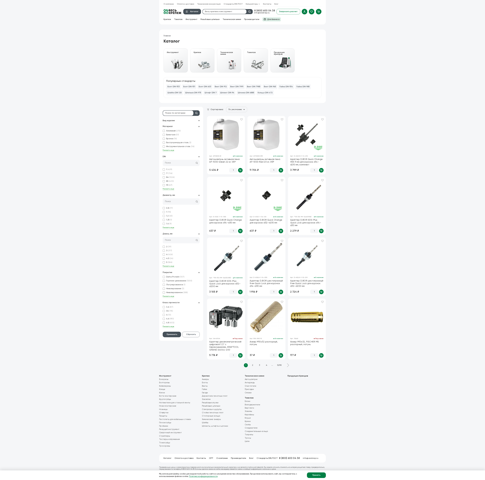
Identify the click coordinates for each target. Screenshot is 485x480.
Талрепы (249, 435)
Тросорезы (164, 446)
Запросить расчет (288, 12)
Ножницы (163, 409)
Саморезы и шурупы (212, 409)
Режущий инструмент (169, 429)
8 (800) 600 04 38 (264, 10)
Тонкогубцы (164, 443)
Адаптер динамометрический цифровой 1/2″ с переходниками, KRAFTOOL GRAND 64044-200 (225, 346)
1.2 (169, 216)
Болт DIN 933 (173, 87)
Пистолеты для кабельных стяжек (175, 419)
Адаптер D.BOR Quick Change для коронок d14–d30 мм (225, 221)
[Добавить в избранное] (241, 119)
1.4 (169, 224)
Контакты (267, 4)
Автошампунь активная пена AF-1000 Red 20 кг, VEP (265, 160)
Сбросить (191, 334)
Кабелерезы (165, 386)
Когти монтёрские (167, 396)
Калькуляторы (252, 4)
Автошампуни (251, 379)
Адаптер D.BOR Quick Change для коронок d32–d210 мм (266, 221)
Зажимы (248, 411)
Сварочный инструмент (170, 433)
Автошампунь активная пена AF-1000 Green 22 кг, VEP (224, 160)
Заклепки (206, 399)
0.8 (169, 208)
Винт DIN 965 (270, 87)
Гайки (204, 389)
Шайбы (205, 423)
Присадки (249, 389)
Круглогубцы (165, 399)
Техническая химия (232, 19)
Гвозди (205, 393)
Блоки (247, 401)
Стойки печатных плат (213, 413)
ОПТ (211, 458)
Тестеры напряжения (169, 439)
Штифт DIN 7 (211, 93)
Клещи (162, 389)
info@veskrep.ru (262, 13)
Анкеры (205, 379)
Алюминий (173, 131)
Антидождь (250, 383)
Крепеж (167, 19)
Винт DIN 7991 (236, 87)
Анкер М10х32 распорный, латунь (264, 343)
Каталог (167, 458)
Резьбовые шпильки (210, 19)
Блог (276, 4)
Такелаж (178, 19)
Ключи (162, 393)
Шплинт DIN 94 (227, 93)
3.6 (169, 307)
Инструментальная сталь (180, 146)
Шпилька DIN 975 (193, 93)
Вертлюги (249, 408)
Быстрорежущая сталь (178, 143)
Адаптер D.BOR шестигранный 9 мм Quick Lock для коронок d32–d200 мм (306, 283)
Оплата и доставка (185, 4)
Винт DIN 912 (221, 87)
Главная (167, 36)
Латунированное (175, 285)
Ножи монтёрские (167, 406)
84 (170, 177)
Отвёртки (163, 413)
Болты (205, 383)
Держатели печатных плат (215, 396)
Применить (172, 334)
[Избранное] (311, 11)
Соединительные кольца (256, 431)
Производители (251, 19)
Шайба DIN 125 (174, 93)
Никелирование (175, 289)
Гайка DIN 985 (303, 87)
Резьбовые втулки (210, 403)
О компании (169, 4)
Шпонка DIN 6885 (246, 93)
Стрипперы (164, 436)
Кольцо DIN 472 (265, 93)
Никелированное (177, 292)
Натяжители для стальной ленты (174, 403)
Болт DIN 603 (205, 87)
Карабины (249, 415)
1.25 (169, 220)
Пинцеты (163, 416)
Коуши (248, 418)
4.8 (170, 323)
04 (169, 311)
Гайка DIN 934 (286, 87)
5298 (279, 365)
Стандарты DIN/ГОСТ (233, 4)
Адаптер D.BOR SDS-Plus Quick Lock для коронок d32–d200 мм (225, 284)
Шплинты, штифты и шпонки (215, 426)
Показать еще (168, 150)
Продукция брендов (297, 376)
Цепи (247, 441)
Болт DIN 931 (189, 87)
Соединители (251, 428)
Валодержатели (252, 405)
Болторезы (164, 383)
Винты (205, 386)
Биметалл (172, 135)
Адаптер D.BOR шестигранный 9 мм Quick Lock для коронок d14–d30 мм (266, 283)
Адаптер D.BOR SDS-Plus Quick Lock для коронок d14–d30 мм (305, 223)
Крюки (248, 421)
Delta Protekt (175, 277)
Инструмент (191, 19)
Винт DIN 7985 (253, 87)
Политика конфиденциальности (203, 476)
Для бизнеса (271, 19)
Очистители (250, 386)
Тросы (248, 438)
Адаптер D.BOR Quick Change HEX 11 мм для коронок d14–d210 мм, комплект (306, 162)
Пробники (163, 426)
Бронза (171, 139)
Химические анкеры (211, 419)
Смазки (248, 393)
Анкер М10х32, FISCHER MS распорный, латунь (304, 343)
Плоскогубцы (165, 423)
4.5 (169, 258)
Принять (316, 475)
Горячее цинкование (179, 281)
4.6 (170, 319)
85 (170, 181)
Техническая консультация (209, 4)
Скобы (248, 425)
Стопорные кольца (211, 416)
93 (169, 185)
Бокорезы (163, 379)
